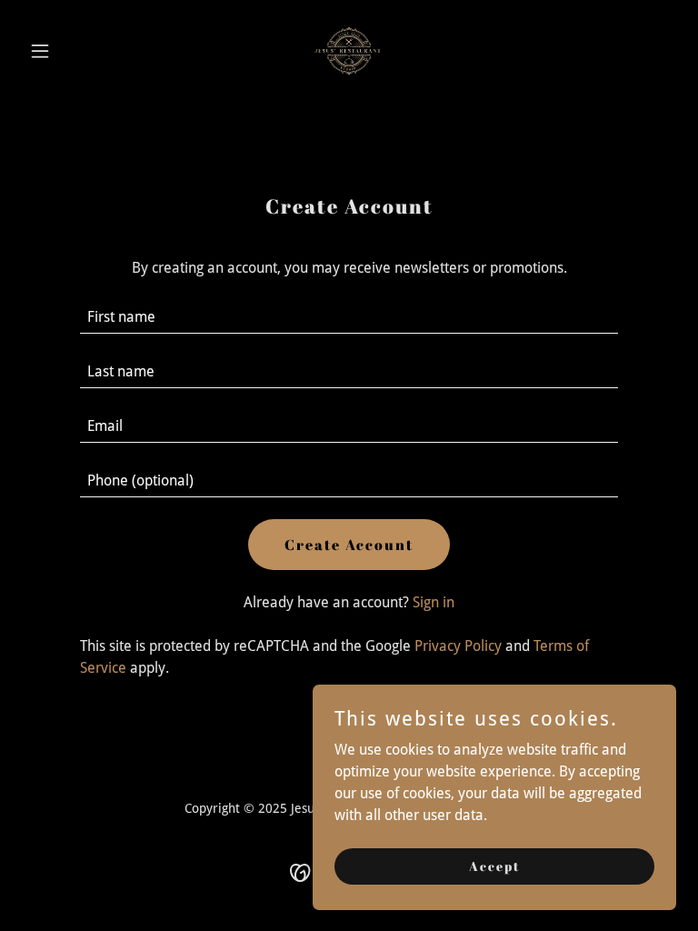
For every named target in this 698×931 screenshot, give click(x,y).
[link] (349, 51)
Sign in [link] (433, 602)
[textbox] (349, 317)
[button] (71, 51)
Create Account (349, 545)
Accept (495, 866)
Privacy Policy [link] (458, 646)
